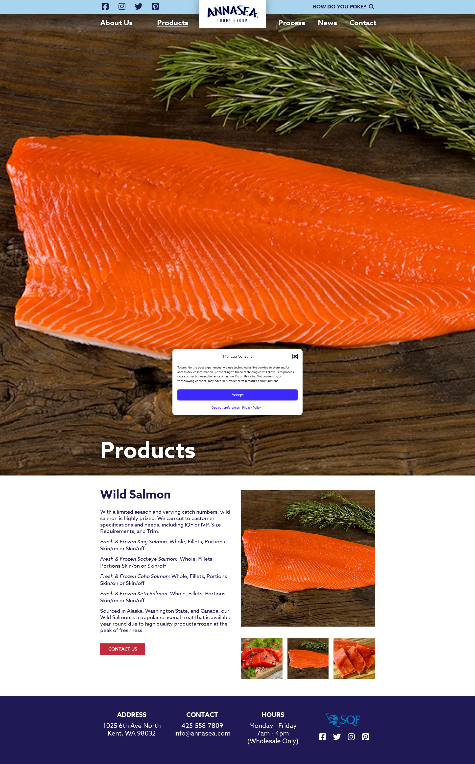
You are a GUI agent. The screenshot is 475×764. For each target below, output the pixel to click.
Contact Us (122, 649)
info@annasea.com (202, 733)
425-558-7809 (202, 726)
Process (291, 22)
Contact (363, 22)
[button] (295, 356)
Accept (238, 395)
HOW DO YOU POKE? (339, 6)
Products (172, 22)
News (327, 22)
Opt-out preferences (226, 407)
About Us (116, 22)
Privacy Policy (251, 407)
